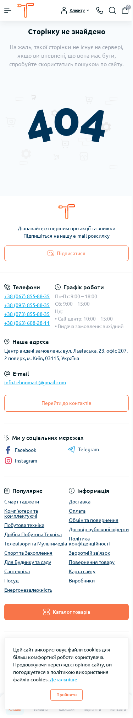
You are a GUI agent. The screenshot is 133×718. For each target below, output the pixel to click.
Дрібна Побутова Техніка (33, 534)
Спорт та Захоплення (28, 553)
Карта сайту (82, 571)
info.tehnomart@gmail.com (35, 382)
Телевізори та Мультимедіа (35, 544)
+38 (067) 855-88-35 (27, 296)
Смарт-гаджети (21, 502)
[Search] (112, 10)
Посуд (11, 581)
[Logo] (25, 10)
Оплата (77, 511)
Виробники (82, 581)
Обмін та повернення (93, 520)
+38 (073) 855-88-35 (27, 314)
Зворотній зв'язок (89, 553)
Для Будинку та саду (27, 562)
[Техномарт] (66, 211)
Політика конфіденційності (89, 541)
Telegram (88, 449)
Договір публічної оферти (99, 529)
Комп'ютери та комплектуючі (21, 513)
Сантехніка (17, 571)
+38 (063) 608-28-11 (27, 323)
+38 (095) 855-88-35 (27, 305)
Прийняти (66, 694)
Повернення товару (92, 562)
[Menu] (7, 10)
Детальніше (63, 679)
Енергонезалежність (28, 590)
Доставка (79, 502)
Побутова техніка (24, 525)
